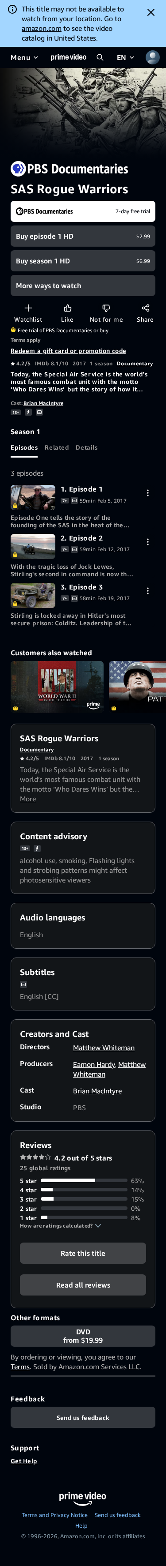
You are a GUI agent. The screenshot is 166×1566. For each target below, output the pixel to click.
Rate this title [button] (83, 1252)
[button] (60, 1225)
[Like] (67, 307)
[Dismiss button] (151, 12)
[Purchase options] (147, 492)
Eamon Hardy (94, 1064)
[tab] (24, 447)
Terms (20, 1366)
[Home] (68, 57)
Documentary (135, 363)
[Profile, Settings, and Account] (152, 57)
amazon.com (42, 28)
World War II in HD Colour (57, 687)
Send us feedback (118, 1514)
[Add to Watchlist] (28, 307)
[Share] (145, 307)
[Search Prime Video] (100, 57)
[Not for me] (106, 307)
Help (81, 1525)
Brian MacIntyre (43, 403)
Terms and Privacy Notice (55, 1514)
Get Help (24, 1461)
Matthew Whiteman (104, 1047)
